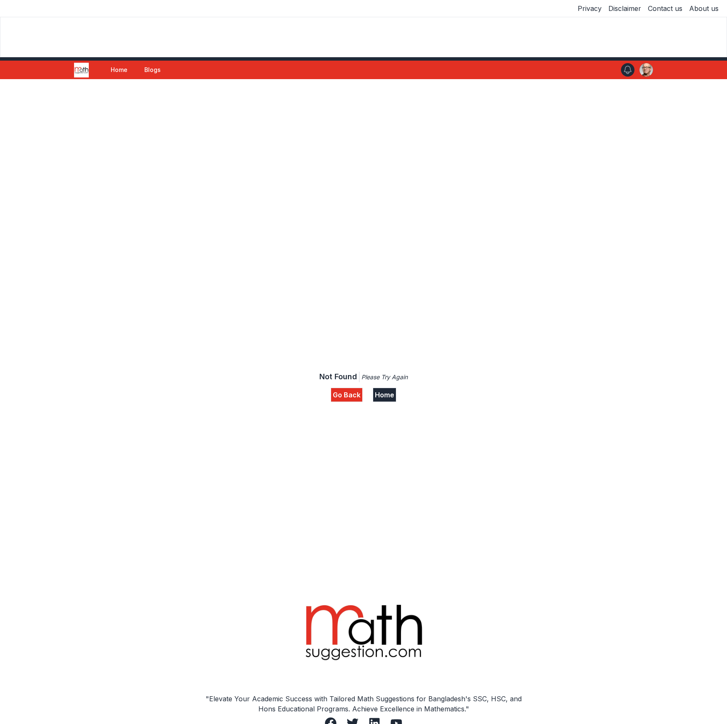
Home (119, 69)
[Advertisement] (363, 142)
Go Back (347, 395)
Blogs (152, 69)
